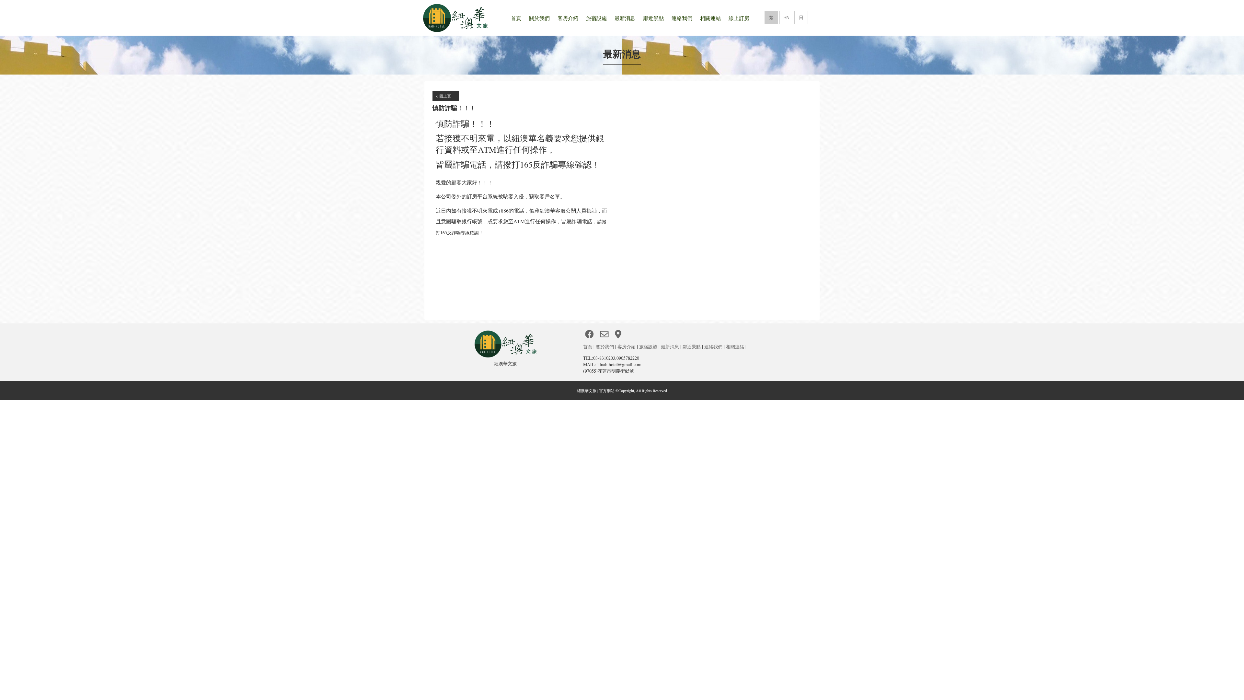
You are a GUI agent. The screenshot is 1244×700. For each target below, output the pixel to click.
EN (786, 17)
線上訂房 (739, 18)
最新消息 (625, 18)
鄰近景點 (653, 18)
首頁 (516, 18)
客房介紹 (568, 18)
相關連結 (710, 18)
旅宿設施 (596, 18)
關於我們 (539, 18)
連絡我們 (682, 18)
